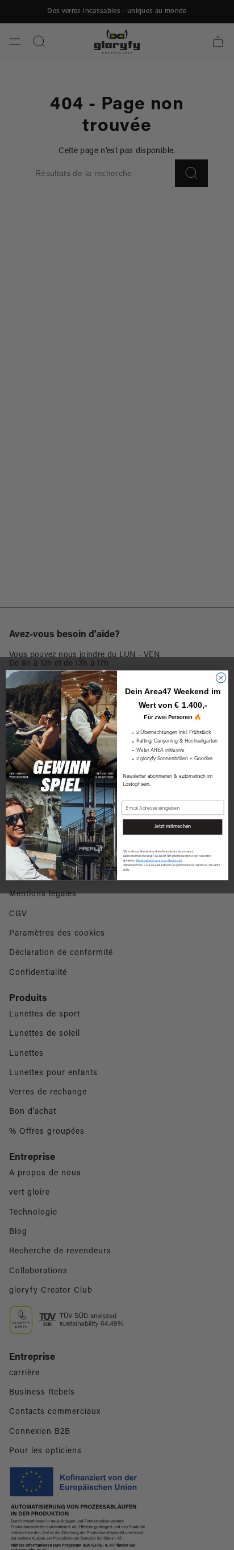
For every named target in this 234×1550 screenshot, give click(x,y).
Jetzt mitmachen (172, 826)
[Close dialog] (221, 678)
